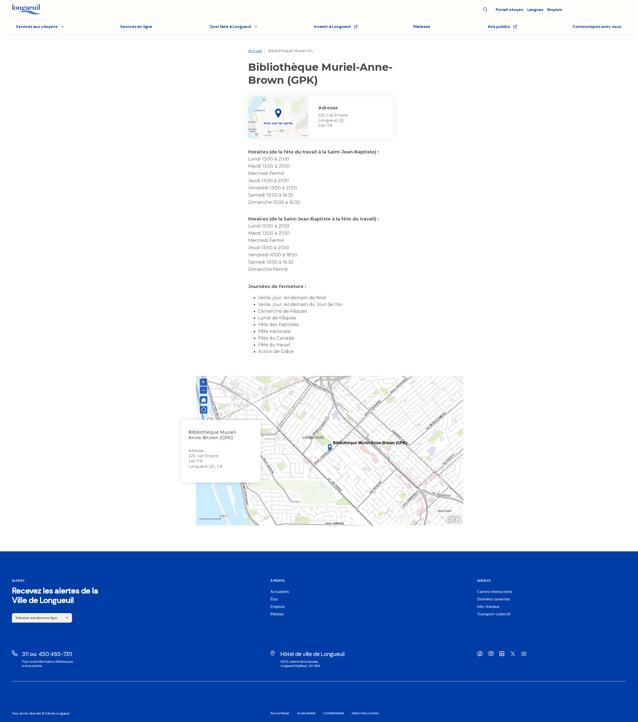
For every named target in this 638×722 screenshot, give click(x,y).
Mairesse (421, 26)
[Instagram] (491, 653)
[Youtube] (524, 654)
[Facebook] (480, 654)
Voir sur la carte (278, 123)
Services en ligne (136, 26)
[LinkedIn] (502, 654)
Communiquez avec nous (596, 26)
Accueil (255, 50)
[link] (255, 50)
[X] (513, 654)
